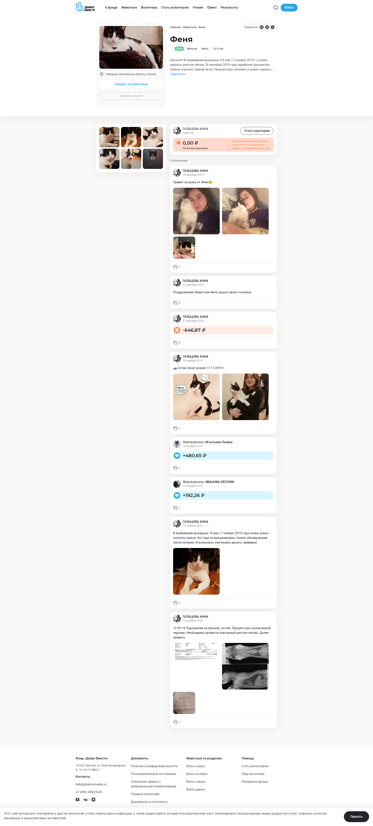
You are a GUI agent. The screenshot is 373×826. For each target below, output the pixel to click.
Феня (202, 27)
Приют (212, 7)
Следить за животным (131, 84)
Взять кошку (195, 766)
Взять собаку (196, 781)
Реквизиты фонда (255, 781)
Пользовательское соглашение (153, 774)
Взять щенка (195, 789)
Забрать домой (131, 96)
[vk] (262, 27)
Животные (129, 7)
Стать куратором (257, 131)
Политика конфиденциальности (154, 766)
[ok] (267, 27)
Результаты (229, 7)
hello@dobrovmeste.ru (91, 784)
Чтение (198, 7)
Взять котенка (196, 774)
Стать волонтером (175, 7)
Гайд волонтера (253, 774)
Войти (289, 7)
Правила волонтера (145, 794)
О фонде (111, 7)
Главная (175, 27)
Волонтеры (149, 7)
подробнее (177, 74)
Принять (356, 816)
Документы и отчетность (149, 802)
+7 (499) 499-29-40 (89, 792)
